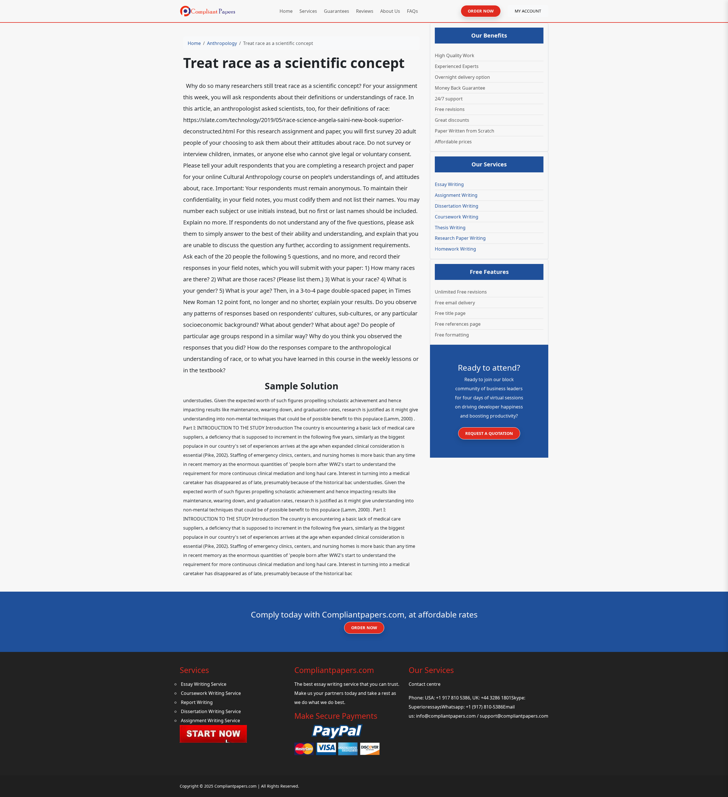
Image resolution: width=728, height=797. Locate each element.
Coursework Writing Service (211, 693)
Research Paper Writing (460, 238)
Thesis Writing (450, 227)
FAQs (412, 11)
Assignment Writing (456, 195)
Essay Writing (449, 184)
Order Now (364, 627)
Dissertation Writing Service (211, 711)
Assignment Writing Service (210, 720)
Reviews (364, 11)
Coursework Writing (456, 217)
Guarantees (336, 11)
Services (308, 11)
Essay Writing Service (203, 684)
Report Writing (197, 702)
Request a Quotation (489, 433)
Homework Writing (455, 249)
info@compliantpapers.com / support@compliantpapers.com (482, 716)
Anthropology (222, 43)
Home (286, 11)
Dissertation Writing (456, 206)
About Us (390, 11)
